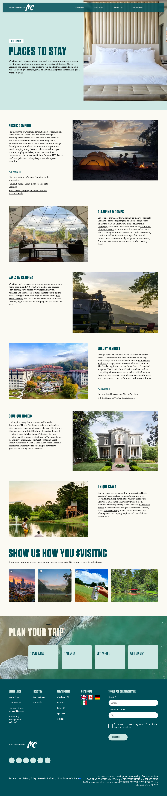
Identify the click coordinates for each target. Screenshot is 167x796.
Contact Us (14, 696)
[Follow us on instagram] (26, 760)
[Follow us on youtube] (40, 760)
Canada (91, 697)
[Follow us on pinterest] (33, 760)
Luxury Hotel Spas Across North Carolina (118, 394)
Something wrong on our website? (15, 719)
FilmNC (61, 708)
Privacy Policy (29, 778)
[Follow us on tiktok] (47, 760)
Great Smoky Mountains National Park (33, 441)
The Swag (38, 436)
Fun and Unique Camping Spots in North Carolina (28, 185)
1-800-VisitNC (15, 702)
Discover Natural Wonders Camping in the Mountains (29, 178)
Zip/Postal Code (116, 709)
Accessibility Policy (47, 778)
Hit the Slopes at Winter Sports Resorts (116, 397)
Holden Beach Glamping (119, 235)
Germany (97, 697)
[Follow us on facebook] (19, 760)
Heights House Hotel (19, 433)
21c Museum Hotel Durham (27, 431)
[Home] (22, 7)
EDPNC (60, 719)
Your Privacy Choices (68, 778)
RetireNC (61, 702)
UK (84, 697)
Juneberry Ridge (111, 510)
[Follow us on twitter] (12, 760)
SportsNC (61, 713)
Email (111, 696)
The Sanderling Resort (109, 366)
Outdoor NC (63, 696)
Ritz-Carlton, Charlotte (122, 369)
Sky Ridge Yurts (130, 238)
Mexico (84, 702)
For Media (38, 702)
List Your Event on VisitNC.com (16, 709)
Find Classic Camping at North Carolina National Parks (28, 192)
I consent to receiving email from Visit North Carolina (135, 726)
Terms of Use (15, 778)
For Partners (39, 696)
